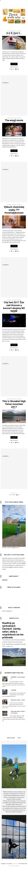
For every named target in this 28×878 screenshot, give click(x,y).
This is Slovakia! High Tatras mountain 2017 (14, 404)
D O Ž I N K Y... (14, 33)
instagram (12, 737)
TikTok (19, 737)
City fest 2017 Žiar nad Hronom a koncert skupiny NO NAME (14, 306)
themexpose (15, 863)
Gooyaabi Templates (14, 866)
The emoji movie (14, 120)
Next (17, 494)
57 (14, 494)
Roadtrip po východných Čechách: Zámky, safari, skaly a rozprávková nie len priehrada (13, 630)
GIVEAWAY (13, 690)
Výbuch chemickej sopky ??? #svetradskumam (14, 209)
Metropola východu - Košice (18, 700)
